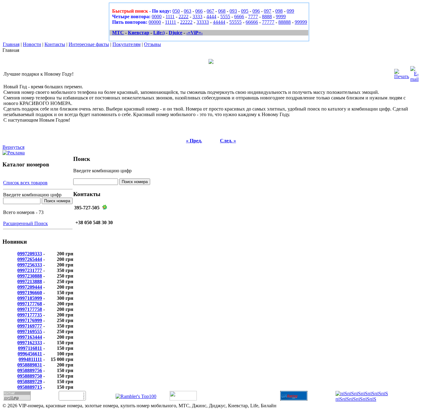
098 (279, 11)
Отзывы (152, 44)
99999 (301, 22)
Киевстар (138, 32)
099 (290, 11)
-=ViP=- (194, 32)
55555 (235, 22)
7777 (253, 16)
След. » (228, 140)
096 (256, 11)
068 (222, 11)
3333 (197, 16)
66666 (252, 22)
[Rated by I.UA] (183, 398)
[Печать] (401, 72)
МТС (118, 32)
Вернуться (13, 147)
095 (244, 11)
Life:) (159, 32)
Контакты (54, 44)
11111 (170, 22)
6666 (239, 16)
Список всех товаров (25, 182)
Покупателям (126, 44)
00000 (155, 22)
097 (267, 11)
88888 (284, 22)
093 (233, 11)
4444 (211, 16)
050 (176, 11)
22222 (186, 22)
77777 (268, 22)
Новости (32, 44)
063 (187, 11)
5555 (225, 16)
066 (199, 11)
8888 (267, 16)
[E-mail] (414, 72)
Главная (11, 44)
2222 (183, 16)
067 (210, 11)
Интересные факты (89, 44)
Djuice (175, 32)
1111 (170, 16)
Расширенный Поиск (25, 223)
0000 (157, 16)
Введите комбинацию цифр (32, 194)
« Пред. (194, 140)
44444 (219, 22)
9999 (281, 16)
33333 (202, 22)
